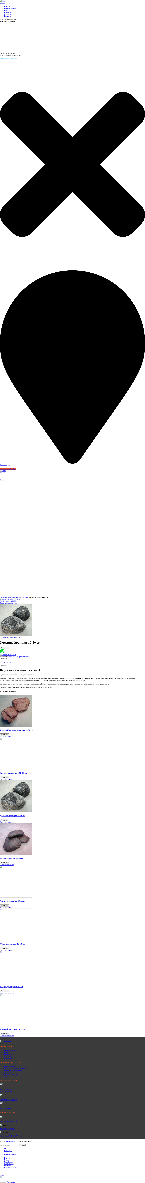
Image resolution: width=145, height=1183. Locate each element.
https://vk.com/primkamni (8, 1121)
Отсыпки (7, 1072)
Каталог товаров (10, 1050)
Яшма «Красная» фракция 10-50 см (16, 730)
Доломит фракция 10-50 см (10, 637)
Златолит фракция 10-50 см (12, 901)
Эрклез (6, 1076)
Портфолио (8, 1058)
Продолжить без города (8, 58)
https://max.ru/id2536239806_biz (11, 1136)
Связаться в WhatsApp (8, 469)
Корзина (7, 1052)
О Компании (8, 1056)
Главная (3, 597)
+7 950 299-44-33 (6, 1089)
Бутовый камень (10, 1066)
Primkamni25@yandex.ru (8, 1100)
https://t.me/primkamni (7, 1129)
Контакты (7, 1054)
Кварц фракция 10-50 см (11, 987)
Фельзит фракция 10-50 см (12, 944)
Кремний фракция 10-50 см (12, 1029)
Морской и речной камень (13, 1070)
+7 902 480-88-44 (6, 1091)
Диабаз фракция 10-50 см (9, 601)
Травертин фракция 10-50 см (13, 773)
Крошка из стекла (10, 1074)
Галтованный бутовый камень (17, 597)
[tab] (74, 662)
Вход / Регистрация (11, 1167)
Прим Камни (10, 1141)
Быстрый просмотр (7, 736)
